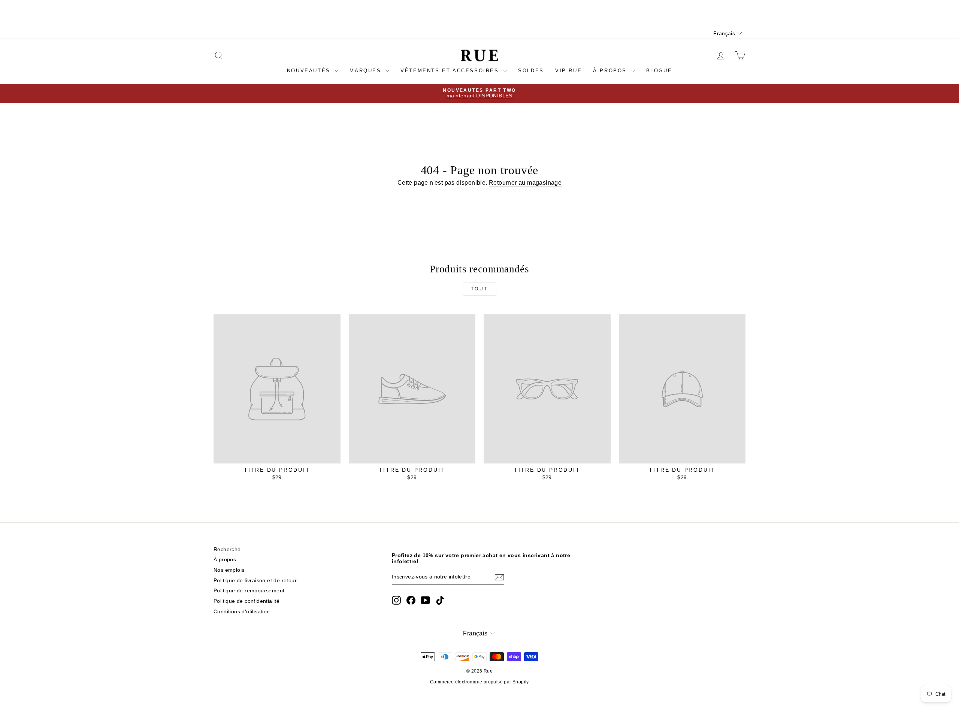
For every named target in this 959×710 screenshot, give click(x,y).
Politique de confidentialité (246, 601)
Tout (479, 288)
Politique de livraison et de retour (255, 580)
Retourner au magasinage (525, 182)
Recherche (227, 549)
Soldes (531, 70)
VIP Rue (568, 70)
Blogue (659, 70)
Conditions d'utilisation (242, 611)
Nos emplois (229, 570)
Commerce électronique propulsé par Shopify (479, 682)
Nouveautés (310, 70)
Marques (367, 70)
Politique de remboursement (249, 590)
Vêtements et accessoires (450, 70)
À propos (611, 70)
